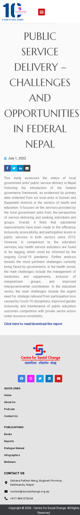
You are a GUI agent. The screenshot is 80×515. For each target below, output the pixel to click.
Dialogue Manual (14, 448)
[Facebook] (21, 378)
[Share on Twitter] (14, 168)
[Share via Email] (27, 168)
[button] (41, 12)
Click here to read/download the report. (33, 324)
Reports (9, 441)
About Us (9, 402)
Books (8, 434)
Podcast (9, 409)
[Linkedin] (49, 378)
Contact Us (11, 416)
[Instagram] (30, 378)
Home (7, 395)
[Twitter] (40, 378)
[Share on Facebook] (7, 168)
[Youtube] (58, 378)
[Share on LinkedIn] (20, 168)
